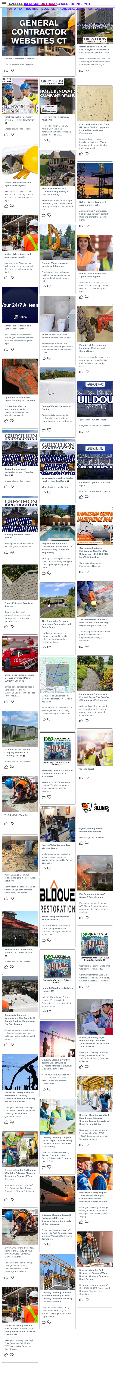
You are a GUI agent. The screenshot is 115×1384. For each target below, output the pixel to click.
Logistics (48, 9)
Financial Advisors (71, 9)
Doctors (32, 9)
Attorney (16, 9)
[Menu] (3, 3)
